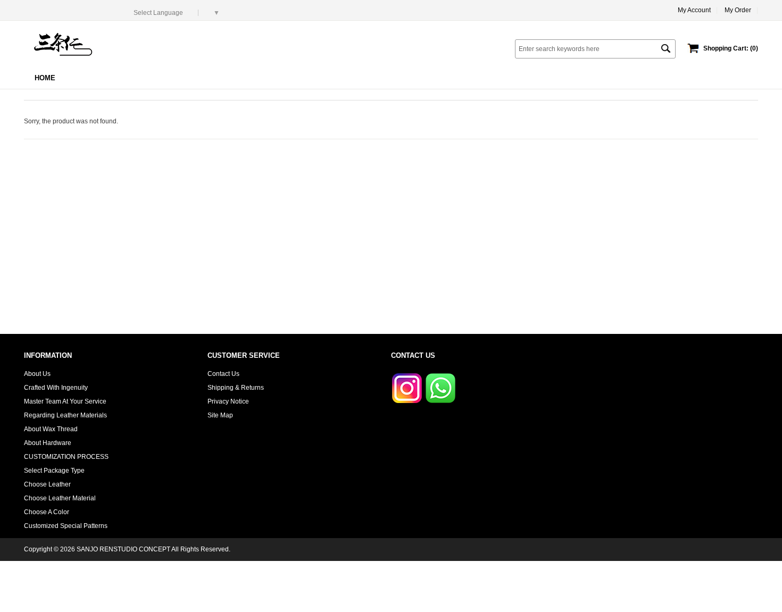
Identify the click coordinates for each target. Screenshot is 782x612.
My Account (694, 10)
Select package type (54, 470)
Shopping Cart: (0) (730, 48)
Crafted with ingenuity (56, 387)
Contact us (223, 374)
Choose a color (46, 512)
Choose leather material (60, 498)
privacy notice (228, 401)
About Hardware (47, 443)
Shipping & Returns (235, 387)
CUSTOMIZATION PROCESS (66, 456)
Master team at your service (65, 401)
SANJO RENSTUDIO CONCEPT (123, 549)
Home (45, 78)
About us (37, 374)
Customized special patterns (65, 526)
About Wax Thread (51, 429)
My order (738, 10)
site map (220, 415)
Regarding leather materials (65, 415)
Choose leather (47, 484)
